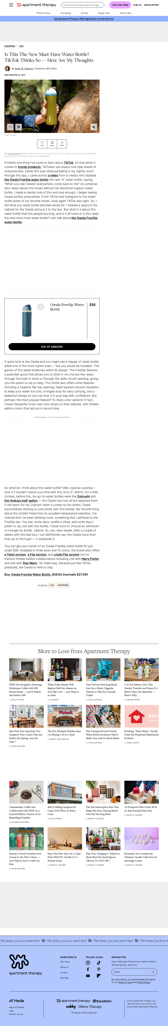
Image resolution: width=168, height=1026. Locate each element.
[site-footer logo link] (16, 1001)
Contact (64, 972)
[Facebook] (88, 969)
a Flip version (37, 554)
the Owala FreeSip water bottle (26, 179)
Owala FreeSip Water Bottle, (31, 574)
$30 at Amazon (52, 347)
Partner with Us (16, 1014)
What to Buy (125, 13)
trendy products (29, 167)
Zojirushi (83, 496)
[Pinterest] (99, 969)
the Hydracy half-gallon (21, 500)
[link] (26, 690)
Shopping (9, 46)
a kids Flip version (66, 554)
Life (21, 46)
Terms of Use (125, 982)
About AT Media (16, 1007)
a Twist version (15, 554)
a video (53, 175)
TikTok (68, 162)
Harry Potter (90, 558)
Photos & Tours (44, 13)
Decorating (66, 13)
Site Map (64, 977)
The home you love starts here (59, 941)
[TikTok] (99, 963)
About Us (64, 967)
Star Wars (30, 563)
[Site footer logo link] (32, 964)
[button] (93, 127)
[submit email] (152, 971)
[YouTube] (88, 976)
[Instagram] (88, 963)
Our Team (65, 961)
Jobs (11, 1010)
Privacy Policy (143, 982)
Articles (84, 13)
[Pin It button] (18, 127)
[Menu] (11, 5)
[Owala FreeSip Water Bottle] (27, 320)
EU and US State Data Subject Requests (142, 1005)
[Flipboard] (99, 976)
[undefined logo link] (36, 5)
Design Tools (104, 13)
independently (14, 153)
